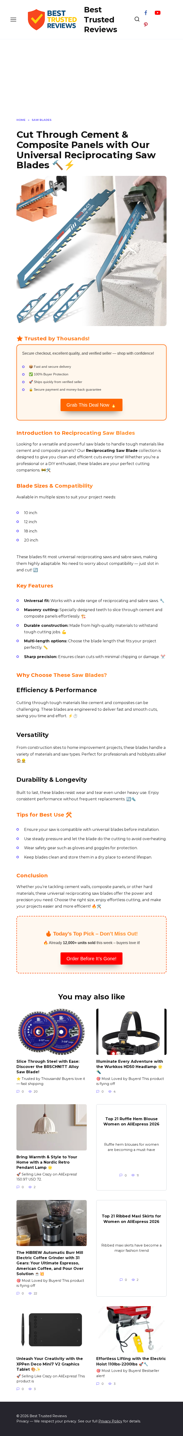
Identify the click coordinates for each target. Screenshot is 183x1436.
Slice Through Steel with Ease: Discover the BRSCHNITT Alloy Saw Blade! (47, 1066)
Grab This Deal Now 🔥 (91, 405)
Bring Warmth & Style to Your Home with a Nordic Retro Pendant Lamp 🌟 (46, 1162)
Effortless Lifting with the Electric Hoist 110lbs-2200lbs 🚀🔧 (131, 1361)
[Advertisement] (91, 82)
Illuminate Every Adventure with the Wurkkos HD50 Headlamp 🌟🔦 (129, 1066)
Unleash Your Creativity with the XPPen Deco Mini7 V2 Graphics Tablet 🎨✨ (49, 1364)
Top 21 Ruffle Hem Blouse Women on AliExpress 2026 (131, 1121)
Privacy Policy (110, 1421)
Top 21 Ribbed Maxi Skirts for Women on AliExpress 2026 (131, 1219)
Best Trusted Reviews (100, 19)
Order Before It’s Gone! (91, 958)
